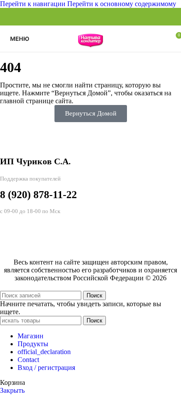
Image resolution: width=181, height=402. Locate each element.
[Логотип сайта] (90, 54)
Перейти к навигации (33, 3)
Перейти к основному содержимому (121, 3)
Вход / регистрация (46, 367)
